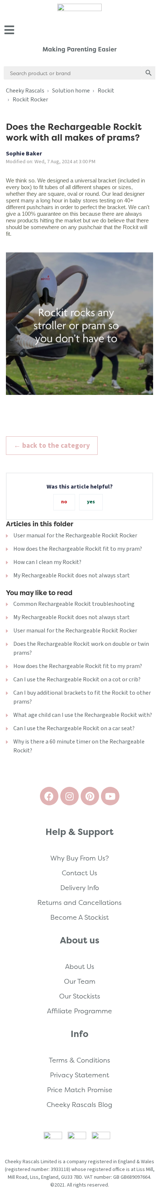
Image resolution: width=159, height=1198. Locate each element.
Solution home (71, 91)
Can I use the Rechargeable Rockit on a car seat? (74, 728)
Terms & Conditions (79, 1060)
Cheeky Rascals (25, 91)
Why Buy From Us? (79, 858)
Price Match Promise (79, 1089)
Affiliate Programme (79, 1011)
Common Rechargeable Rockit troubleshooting (74, 604)
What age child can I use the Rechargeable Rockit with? (82, 715)
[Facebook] (49, 796)
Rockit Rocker (30, 99)
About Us (79, 966)
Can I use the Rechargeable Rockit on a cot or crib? (77, 679)
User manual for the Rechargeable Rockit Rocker (75, 535)
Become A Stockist (79, 917)
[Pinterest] (90, 796)
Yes (91, 502)
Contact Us (79, 872)
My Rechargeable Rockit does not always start (71, 575)
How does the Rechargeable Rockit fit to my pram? (77, 549)
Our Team (79, 981)
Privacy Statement (79, 1075)
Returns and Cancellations (79, 902)
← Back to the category (52, 445)
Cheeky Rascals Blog (79, 1104)
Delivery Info (79, 887)
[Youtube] (110, 796)
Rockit (106, 91)
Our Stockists (79, 996)
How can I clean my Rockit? (47, 562)
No (64, 502)
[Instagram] (69, 796)
